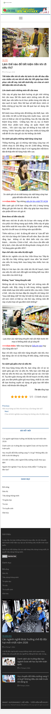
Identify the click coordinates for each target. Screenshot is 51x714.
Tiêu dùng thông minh (10, 496)
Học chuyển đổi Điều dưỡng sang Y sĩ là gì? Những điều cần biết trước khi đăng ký (33, 679)
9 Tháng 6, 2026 (24, 685)
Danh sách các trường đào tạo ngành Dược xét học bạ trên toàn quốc (32, 661)
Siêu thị (5, 491)
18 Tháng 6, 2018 (9, 72)
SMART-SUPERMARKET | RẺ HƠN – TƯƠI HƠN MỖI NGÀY (25, 702)
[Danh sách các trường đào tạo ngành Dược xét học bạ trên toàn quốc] (8, 661)
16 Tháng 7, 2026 (9, 647)
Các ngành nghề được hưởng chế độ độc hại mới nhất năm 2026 (24, 641)
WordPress (25, 705)
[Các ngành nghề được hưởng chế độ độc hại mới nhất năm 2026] (25, 615)
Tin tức (5, 60)
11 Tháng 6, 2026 (24, 668)
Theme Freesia (15, 705)
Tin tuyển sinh (7, 508)
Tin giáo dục (7, 500)
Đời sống (5, 487)
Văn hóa (5, 513)
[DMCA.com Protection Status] (9, 556)
